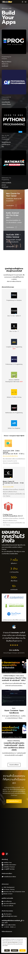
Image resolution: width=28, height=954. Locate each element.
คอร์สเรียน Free (7, 862)
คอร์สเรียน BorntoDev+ (9, 865)
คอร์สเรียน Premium (9, 867)
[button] (25, 2)
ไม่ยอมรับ (14, 950)
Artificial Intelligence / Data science (14, 676)
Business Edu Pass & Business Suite (14, 892)
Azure (13, 708)
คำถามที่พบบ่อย (7, 901)
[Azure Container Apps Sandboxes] (14, 704)
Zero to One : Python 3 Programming (6, 137)
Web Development (8, 887)
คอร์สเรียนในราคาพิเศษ (10, 877)
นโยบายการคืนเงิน (8, 906)
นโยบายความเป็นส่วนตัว (9, 903)
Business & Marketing (14, 741)
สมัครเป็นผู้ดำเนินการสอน (10, 916)
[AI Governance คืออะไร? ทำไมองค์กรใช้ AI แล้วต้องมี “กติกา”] (14, 672)
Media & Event (7, 894)
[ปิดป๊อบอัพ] (25, 939)
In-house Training (9, 889)
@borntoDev (12, 925)
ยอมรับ (22, 950)
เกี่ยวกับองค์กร (7, 914)
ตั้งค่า (6, 945)
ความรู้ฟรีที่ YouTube (8, 869)
